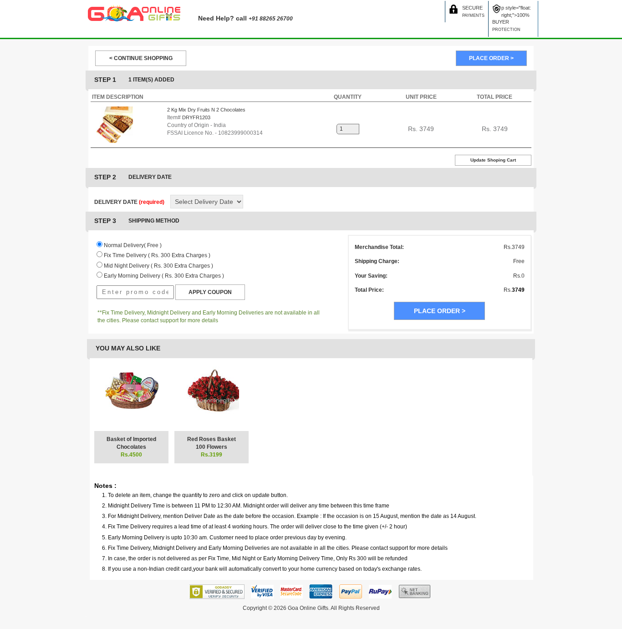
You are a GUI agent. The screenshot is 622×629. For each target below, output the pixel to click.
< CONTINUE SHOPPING (141, 58)
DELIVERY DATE (129, 202)
